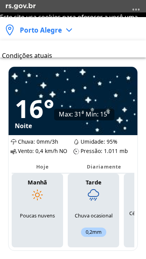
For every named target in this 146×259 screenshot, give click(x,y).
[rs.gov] (21, 5)
